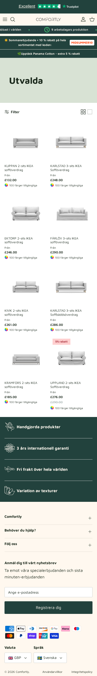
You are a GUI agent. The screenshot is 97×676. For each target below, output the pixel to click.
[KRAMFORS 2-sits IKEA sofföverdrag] (26, 357)
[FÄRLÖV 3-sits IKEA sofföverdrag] (71, 213)
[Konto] (82, 19)
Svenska (50, 658)
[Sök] (15, 19)
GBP (17, 658)
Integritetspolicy (82, 672)
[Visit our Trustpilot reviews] (48, 6)
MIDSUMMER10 (82, 42)
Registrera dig (48, 607)
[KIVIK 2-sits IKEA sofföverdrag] (26, 285)
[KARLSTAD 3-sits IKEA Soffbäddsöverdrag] (71, 285)
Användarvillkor (52, 672)
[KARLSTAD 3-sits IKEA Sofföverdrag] (71, 140)
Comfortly (22, 672)
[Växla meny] (5, 19)
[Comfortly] (48, 19)
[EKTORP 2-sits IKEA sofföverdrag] (26, 213)
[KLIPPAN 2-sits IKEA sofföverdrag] (26, 140)
